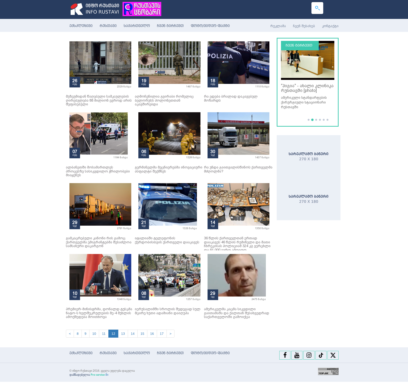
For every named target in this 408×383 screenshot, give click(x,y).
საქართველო (137, 26)
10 (94, 334)
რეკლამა (278, 26)
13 (123, 334)
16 (152, 334)
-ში (99, 374)
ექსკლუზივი (81, 26)
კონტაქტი (330, 26)
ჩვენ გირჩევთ (170, 26)
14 (133, 334)
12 (113, 334)
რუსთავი (108, 26)
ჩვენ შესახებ (304, 26)
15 (142, 334)
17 (162, 334)
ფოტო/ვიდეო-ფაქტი (210, 26)
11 (104, 334)
